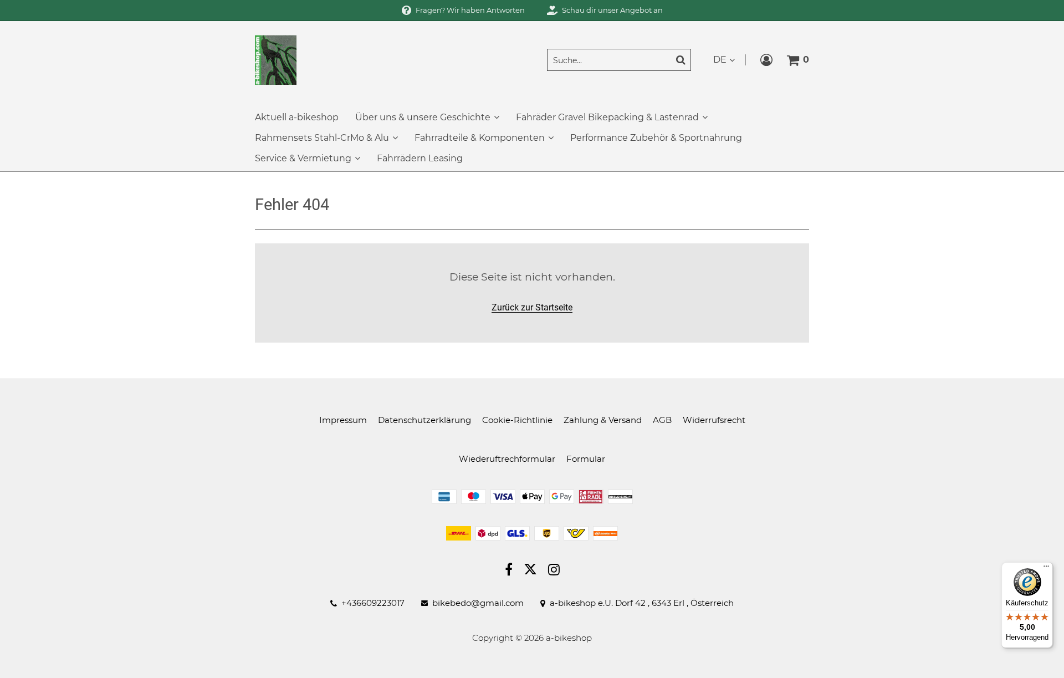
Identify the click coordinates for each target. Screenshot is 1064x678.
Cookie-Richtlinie (517, 420)
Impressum (343, 420)
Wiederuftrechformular (507, 458)
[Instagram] (554, 571)
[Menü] (1046, 568)
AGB (662, 420)
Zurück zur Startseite (532, 307)
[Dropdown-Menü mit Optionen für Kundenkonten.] (766, 60)
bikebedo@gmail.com (478, 603)
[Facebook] (509, 571)
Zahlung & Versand (603, 420)
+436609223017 (373, 603)
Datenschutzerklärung (424, 420)
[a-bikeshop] (275, 59)
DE (720, 59)
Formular (585, 458)
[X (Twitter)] (530, 571)
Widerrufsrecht (714, 420)
